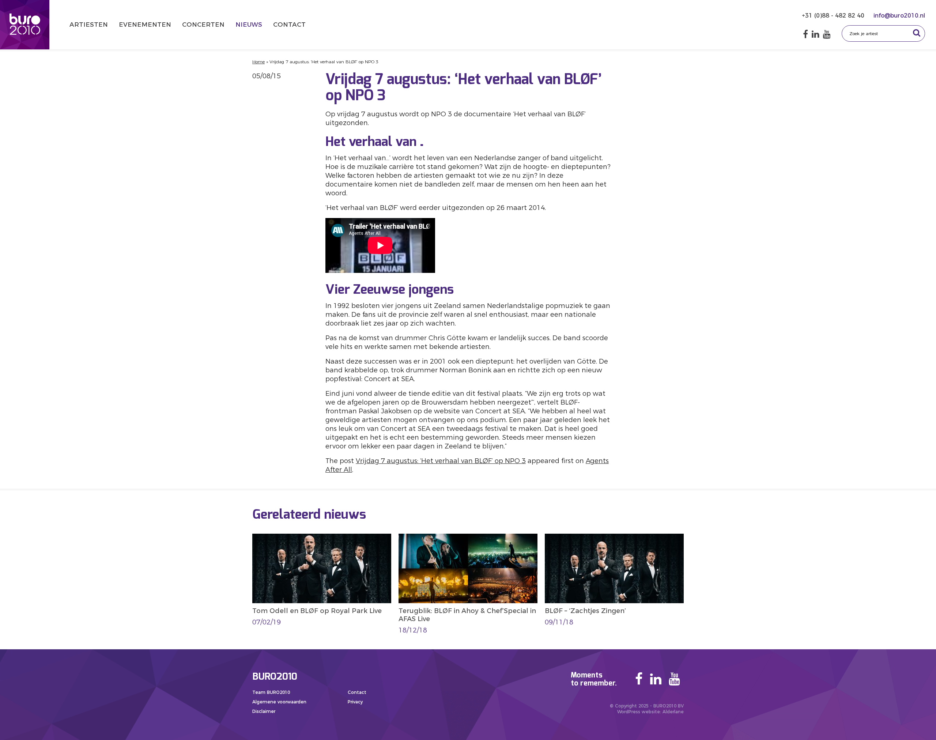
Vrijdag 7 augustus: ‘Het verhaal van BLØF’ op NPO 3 (441, 461)
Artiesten (88, 24)
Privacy (355, 702)
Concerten (203, 24)
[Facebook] (805, 34)
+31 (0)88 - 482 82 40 (834, 15)
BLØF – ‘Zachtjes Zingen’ (585, 611)
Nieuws (248, 24)
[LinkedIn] (815, 34)
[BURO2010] (24, 24)
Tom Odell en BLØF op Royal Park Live (317, 611)
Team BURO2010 (271, 692)
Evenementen (145, 24)
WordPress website (638, 711)
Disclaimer (263, 711)
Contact (289, 24)
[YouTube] (827, 34)
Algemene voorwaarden (279, 702)
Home (258, 61)
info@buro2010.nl (899, 15)
